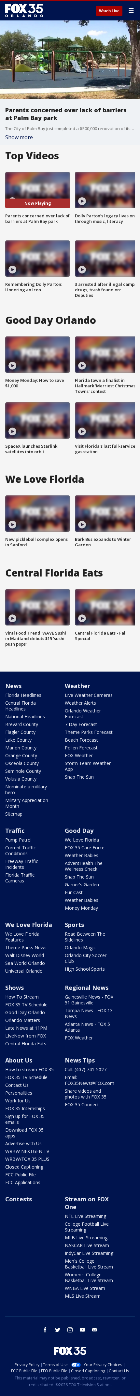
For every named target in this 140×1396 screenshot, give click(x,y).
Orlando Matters (22, 1020)
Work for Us (18, 1101)
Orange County (21, 755)
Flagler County (20, 732)
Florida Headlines (23, 695)
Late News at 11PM (26, 1028)
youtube (82, 1330)
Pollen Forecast (81, 748)
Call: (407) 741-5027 (85, 1069)
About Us (18, 1060)
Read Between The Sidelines (85, 937)
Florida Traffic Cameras (20, 878)
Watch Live (109, 11)
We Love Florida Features (22, 937)
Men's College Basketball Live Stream (89, 1264)
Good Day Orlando (25, 1012)
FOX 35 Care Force (85, 847)
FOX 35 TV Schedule (26, 1004)
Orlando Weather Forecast (83, 714)
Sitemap (13, 814)
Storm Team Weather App (88, 766)
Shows (14, 987)
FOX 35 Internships (25, 1108)
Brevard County (21, 724)
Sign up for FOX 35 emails (25, 1119)
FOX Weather (79, 755)
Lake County (18, 740)
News (13, 686)
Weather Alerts (80, 703)
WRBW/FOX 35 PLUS (27, 1159)
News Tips (80, 1060)
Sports (74, 925)
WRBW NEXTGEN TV (27, 1151)
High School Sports (85, 969)
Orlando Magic (80, 947)
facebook (45, 1330)
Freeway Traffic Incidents (21, 864)
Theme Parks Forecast (89, 732)
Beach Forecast (81, 740)
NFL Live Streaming (85, 1216)
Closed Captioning (24, 1167)
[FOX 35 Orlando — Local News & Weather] (24, 10)
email (95, 1330)
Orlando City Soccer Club (85, 958)
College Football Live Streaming (87, 1227)
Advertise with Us (23, 1143)
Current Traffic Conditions (20, 850)
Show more (19, 137)
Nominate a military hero (26, 789)
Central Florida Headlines (20, 706)
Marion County (20, 748)
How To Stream (22, 997)
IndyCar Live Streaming (89, 1253)
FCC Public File (20, 1174)
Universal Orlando (24, 971)
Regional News (86, 987)
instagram (70, 1330)
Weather (77, 686)
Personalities (18, 1093)
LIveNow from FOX (25, 1036)
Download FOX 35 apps (24, 1133)
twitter (57, 1330)
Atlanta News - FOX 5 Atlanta (87, 1027)
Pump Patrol (18, 840)
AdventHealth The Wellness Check (84, 866)
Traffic (14, 830)
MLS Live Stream (83, 1296)
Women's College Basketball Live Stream (89, 1277)
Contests (18, 1199)
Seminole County (23, 771)
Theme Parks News (26, 947)
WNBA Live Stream (85, 1288)
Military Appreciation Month (26, 803)
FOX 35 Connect (82, 1104)
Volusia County (20, 779)
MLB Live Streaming (86, 1237)
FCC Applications (22, 1182)
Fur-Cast (74, 892)
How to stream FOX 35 (29, 1069)
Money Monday (81, 908)
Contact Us (17, 1085)
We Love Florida (82, 840)
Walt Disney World (24, 955)
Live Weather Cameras (89, 695)
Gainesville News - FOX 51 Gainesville (89, 1000)
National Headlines (25, 716)
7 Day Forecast (81, 724)
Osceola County (22, 763)
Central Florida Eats (25, 1043)
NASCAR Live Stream (87, 1245)
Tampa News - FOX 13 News (89, 1013)
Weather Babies (81, 855)
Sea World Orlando (25, 963)
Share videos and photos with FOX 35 (85, 1094)
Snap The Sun (79, 777)
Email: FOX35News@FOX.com (89, 1080)
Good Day (79, 830)
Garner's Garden (82, 884)
